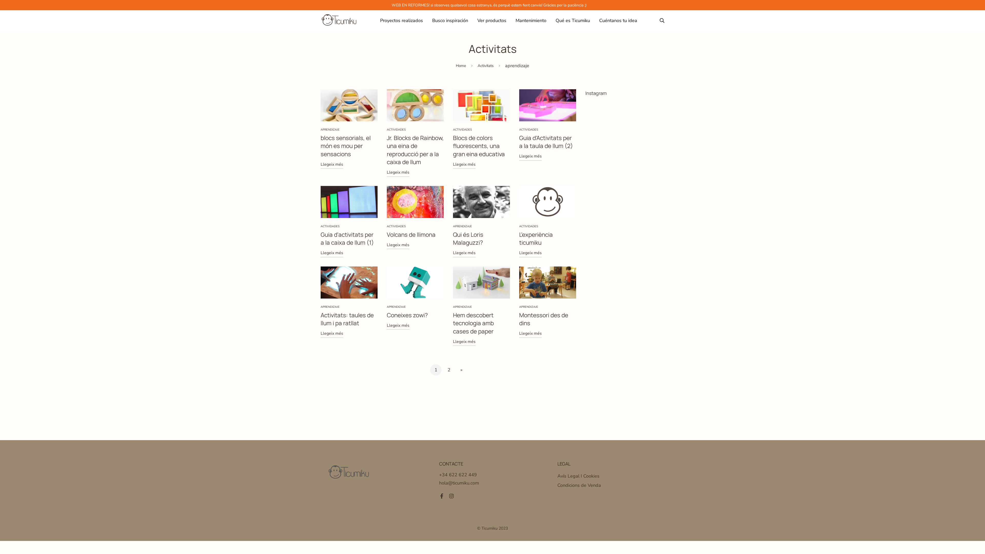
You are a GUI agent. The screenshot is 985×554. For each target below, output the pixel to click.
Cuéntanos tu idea (618, 20)
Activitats (486, 65)
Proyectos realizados (401, 20)
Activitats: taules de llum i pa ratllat (347, 319)
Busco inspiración (450, 20)
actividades (396, 130)
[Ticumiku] (339, 20)
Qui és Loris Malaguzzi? (468, 239)
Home (461, 65)
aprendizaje (330, 130)
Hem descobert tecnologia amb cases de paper (473, 323)
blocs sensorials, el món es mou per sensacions (346, 146)
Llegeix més (332, 164)
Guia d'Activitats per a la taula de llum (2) (546, 142)
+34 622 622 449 (458, 475)
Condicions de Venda (579, 485)
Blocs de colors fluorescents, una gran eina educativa (479, 146)
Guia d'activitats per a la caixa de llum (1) (347, 239)
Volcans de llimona (411, 235)
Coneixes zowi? (407, 315)
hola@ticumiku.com (459, 483)
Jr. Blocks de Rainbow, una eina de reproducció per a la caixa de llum (415, 150)
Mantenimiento (531, 20)
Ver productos (491, 20)
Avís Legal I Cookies (578, 476)
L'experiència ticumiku (536, 239)
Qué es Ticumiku (573, 20)
